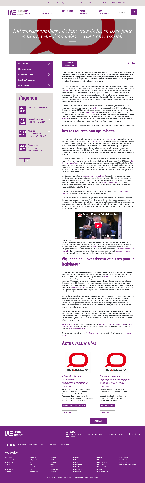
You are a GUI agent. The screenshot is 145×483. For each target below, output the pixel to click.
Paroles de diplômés (25, 74)
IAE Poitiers (99, 457)
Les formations (47, 12)
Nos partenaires (65, 445)
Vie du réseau (83, 12)
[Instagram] (133, 434)
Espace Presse (81, 3)
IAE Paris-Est (76, 467)
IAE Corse (29, 464)
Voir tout (98, 421)
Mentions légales (68, 477)
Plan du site (59, 477)
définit (66, 90)
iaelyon (52, 464)
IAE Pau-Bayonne (77, 469)
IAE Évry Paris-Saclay (32, 471)
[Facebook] (129, 434)
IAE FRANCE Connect (51, 445)
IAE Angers (7, 467)
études (95, 247)
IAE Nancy (53, 471)
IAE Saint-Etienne (100, 464)
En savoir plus (69, 412)
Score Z (107, 277)
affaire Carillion (91, 112)
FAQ (42, 445)
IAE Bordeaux (67, 406)
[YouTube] (139, 434)
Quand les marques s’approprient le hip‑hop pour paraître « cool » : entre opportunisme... (115, 381)
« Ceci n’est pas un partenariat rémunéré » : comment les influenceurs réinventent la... (77, 381)
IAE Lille (52, 460)
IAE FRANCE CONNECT (118, 3)
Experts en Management (26, 80)
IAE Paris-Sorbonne (107, 406)
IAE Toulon (99, 469)
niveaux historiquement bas (111, 182)
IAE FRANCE (28, 12)
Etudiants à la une (24, 69)
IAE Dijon (29, 469)
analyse (95, 108)
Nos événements (104, 12)
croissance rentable (78, 287)
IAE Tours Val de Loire (102, 471)
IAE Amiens (7, 464)
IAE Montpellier (54, 469)
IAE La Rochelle (80, 406)
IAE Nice (75, 460)
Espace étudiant (53, 3)
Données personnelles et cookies (81, 477)
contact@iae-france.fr (95, 434)
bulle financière (97, 141)
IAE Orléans (76, 462)
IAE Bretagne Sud (32, 460)
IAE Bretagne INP (31, 457)
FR (136, 3)
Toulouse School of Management (127, 464)
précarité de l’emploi (123, 251)
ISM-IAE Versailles (124, 460)
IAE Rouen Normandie (101, 462)
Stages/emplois (94, 3)
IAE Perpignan (77, 471)
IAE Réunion (99, 460)
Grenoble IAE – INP (9, 460)
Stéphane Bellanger (67, 72)
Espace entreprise (67, 3)
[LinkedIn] (136, 434)
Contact (105, 3)
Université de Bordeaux (116, 72)
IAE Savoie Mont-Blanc (102, 467)
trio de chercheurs (111, 139)
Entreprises (67, 11)
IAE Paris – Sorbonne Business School (85, 72)
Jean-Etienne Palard (103, 72)
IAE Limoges (53, 462)
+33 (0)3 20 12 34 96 (115, 434)
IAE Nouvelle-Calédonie (33, 467)
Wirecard (65, 119)
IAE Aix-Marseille (9, 462)
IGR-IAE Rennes (123, 462)
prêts (66, 88)
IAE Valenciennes (123, 457)
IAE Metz (52, 467)
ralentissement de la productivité (94, 176)
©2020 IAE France (94, 477)
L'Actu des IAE (23, 63)
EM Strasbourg (8, 457)
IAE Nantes (76, 457)
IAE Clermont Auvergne (11, 469)
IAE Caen (29, 462)
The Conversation (92, 333)
